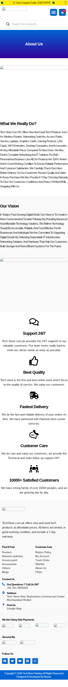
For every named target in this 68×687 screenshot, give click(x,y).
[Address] (3, 592)
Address (11, 593)
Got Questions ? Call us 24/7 (23, 584)
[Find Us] (3, 604)
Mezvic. (48, 676)
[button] (53, 12)
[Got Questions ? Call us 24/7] (3, 584)
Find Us (11, 605)
